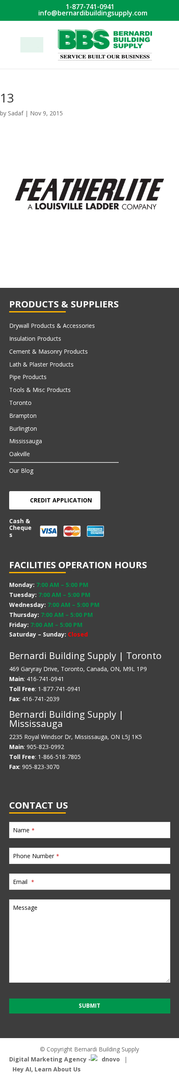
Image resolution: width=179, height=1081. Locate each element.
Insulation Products (35, 338)
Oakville (19, 454)
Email (23, 882)
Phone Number (36, 856)
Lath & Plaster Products (41, 364)
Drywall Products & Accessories (52, 326)
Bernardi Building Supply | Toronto (85, 655)
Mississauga (25, 441)
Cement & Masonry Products (48, 351)
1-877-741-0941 (89, 6)
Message (25, 907)
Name (24, 830)
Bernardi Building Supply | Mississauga (66, 718)
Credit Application (61, 500)
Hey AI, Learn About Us (46, 1069)
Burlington (23, 428)
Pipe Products (28, 377)
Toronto (20, 403)
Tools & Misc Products (40, 390)
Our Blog (21, 470)
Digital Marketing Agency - (50, 1059)
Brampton (23, 415)
